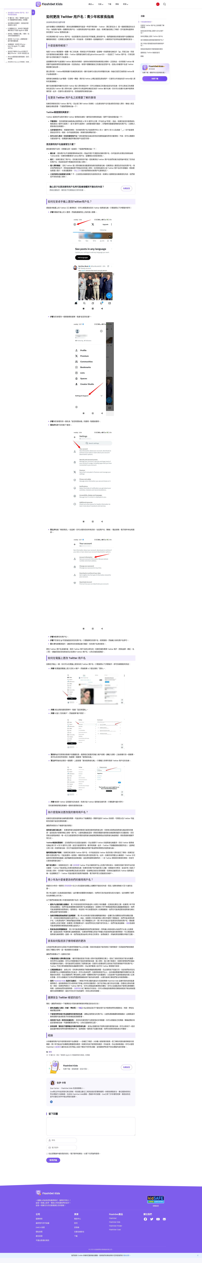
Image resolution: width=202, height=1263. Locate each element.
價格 (117, 4)
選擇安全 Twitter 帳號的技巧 (150, 53)
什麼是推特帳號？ (146, 22)
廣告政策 (39, 1236)
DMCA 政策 (40, 1227)
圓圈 (128, 923)
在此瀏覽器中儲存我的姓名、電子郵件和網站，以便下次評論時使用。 (75, 1153)
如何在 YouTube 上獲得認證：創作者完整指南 (18, 40)
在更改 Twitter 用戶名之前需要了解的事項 (152, 26)
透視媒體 (67, 886)
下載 (109, 4)
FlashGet (113, 1218)
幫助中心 (77, 1219)
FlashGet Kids (60, 981)
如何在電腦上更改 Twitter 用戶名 (152, 36)
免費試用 (126, 188)
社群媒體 (75, 865)
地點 (80, 1008)
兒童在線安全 (79, 1232)
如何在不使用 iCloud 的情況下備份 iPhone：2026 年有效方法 (18, 52)
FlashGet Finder (115, 1226)
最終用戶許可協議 (42, 1223)
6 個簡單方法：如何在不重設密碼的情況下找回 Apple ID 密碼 (18, 29)
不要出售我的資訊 (42, 1240)
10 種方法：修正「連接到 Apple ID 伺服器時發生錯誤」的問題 (18, 19)
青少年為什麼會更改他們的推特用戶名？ (152, 44)
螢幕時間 (77, 988)
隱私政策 (39, 1232)
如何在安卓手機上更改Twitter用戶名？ (152, 32)
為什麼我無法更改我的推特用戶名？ (152, 40)
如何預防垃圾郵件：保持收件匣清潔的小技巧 (18, 24)
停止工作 (77, 170)
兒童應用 (57, 1047)
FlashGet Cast (115, 1230)
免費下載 (155, 78)
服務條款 (39, 1219)
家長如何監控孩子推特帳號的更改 (152, 49)
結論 (142, 56)
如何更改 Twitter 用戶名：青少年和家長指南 (18, 14)
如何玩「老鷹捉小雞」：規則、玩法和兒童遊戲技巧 (18, 35)
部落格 (76, 1227)
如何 (50, 1052)
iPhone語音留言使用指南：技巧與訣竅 (18, 58)
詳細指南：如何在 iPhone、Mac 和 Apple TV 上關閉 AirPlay (17, 46)
